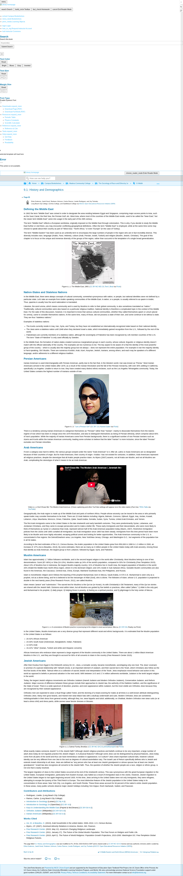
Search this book (6, 39)
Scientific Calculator (12, 123)
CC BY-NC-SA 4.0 (114, 844)
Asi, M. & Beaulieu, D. (35, 823)
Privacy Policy (66, 872)
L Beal (111, 286)
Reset (3, 62)
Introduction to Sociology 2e (38, 804)
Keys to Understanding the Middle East (42, 808)
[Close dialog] (1, 162)
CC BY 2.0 (95, 427)
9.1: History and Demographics (45, 844)
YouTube (31, 509)
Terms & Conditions (79, 872)
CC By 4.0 (60, 801)
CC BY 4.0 (65, 804)
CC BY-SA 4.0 (86, 808)
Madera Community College (80, 183)
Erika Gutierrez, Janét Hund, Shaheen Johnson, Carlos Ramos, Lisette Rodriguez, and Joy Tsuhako (58, 846)
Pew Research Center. (36, 829)
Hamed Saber (105, 427)
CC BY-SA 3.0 (59, 811)
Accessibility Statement (96, 872)
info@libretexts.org (138, 872)
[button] (8, 140)
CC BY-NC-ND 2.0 (97, 286)
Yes (49, 859)
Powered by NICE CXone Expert (57, 868)
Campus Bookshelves (53, 183)
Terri (106, 286)
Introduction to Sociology (36, 801)
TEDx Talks (143, 507)
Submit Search (7, 47)
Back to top (28, 852)
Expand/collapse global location (158, 182)
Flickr (118, 286)
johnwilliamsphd (109, 747)
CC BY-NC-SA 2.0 (96, 747)
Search (27, 178)
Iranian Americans (34, 814)
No (59, 859)
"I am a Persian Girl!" (82, 427)
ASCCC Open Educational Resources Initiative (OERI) (97, 203)
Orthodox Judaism (34, 811)
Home (34, 183)
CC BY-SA (123, 627)
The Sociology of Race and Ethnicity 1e (113, 183)
